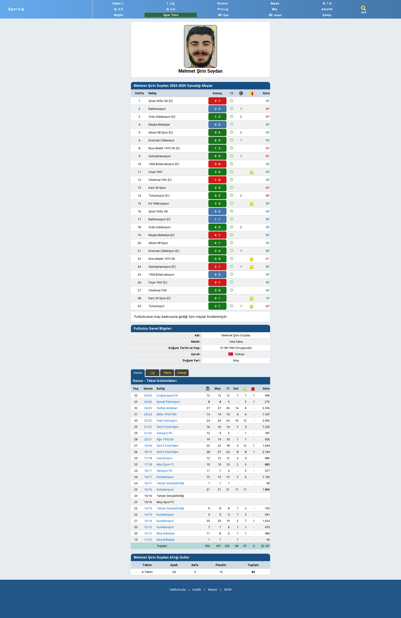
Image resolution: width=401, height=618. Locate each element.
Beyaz (275, 3)
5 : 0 (217, 156)
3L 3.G (170, 9)
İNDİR (228, 589)
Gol (225, 15)
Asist (277, 15)
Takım (167, 372)
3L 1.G (327, 3)
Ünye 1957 (155, 172)
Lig (152, 372)
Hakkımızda (178, 589)
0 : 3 (217, 195)
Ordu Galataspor (160, 116)
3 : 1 (217, 282)
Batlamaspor (157, 109)
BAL (275, 9)
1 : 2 (217, 148)
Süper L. (118, 3)
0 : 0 (217, 124)
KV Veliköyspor (159, 203)
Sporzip (16, 9)
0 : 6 (217, 132)
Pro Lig (222, 9)
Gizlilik (196, 589)
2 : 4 (217, 251)
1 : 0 (217, 180)
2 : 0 (217, 172)
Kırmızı (222, 3)
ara (363, 12)
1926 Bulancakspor (161, 164)
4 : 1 (217, 235)
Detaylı (181, 372)
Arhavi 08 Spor (158, 132)
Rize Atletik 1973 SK (162, 148)
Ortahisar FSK (158, 180)
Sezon (137, 372)
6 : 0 (217, 140)
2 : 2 (217, 109)
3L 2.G (118, 9)
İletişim (212, 589)
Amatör (327, 9)
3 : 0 (217, 164)
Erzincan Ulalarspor (162, 140)
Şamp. (327, 15)
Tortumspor (157, 195)
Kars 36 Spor (157, 187)
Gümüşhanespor (160, 156)
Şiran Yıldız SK (158, 101)
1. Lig (171, 3)
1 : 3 (217, 116)
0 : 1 (217, 298)
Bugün (118, 15)
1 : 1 (217, 219)
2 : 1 (217, 101)
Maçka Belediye (159, 124)
